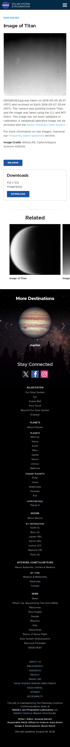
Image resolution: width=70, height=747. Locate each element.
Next (63, 326)
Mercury (35, 437)
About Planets (35, 427)
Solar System (35, 388)
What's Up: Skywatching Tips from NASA (35, 603)
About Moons (35, 518)
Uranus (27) (35, 546)
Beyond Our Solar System (35, 410)
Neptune (35, 468)
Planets (35, 422)
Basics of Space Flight (35, 634)
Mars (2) (35, 532)
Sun (35, 397)
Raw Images (11, 18)
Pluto (35, 478)
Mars (35, 450)
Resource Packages (35, 643)
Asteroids (35, 581)
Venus (35, 441)
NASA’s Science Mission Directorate (35, 713)
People (35, 616)
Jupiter (35, 345)
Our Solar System (35, 392)
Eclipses (35, 415)
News (35, 598)
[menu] (65, 5)
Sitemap (35, 692)
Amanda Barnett (43, 719)
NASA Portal (35, 688)
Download (18, 194)
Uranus (35, 464)
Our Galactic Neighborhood (19, 13)
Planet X (35, 505)
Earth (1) (35, 528)
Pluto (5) (35, 554)
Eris (35, 496)
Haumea (35, 491)
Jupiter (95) (35, 537)
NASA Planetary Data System (46, 125)
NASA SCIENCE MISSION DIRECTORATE (35, 683)
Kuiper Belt (35, 401)
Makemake (35, 487)
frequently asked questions (26, 135)
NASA (4, 5)
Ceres (35, 482)
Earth (35, 446)
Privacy (35, 675)
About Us (35, 662)
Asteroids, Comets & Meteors (35, 562)
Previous (7, 326)
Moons (35, 513)
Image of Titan (18, 278)
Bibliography (35, 666)
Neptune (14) (35, 550)
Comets (35, 586)
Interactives (35, 630)
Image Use (35, 679)
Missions (35, 621)
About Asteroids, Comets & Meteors (35, 567)
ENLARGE (13, 163)
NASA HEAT (35, 648)
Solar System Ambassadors (35, 639)
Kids (35, 625)
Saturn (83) (35, 541)
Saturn (35, 459)
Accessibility (35, 696)
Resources (35, 607)
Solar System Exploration (19, 5)
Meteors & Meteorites (35, 577)
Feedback (35, 671)
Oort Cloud (35, 406)
